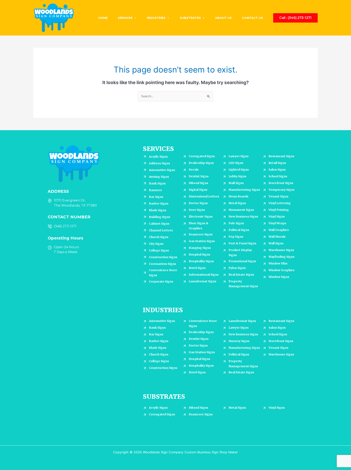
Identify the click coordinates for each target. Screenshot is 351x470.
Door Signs (197, 210)
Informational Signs (204, 274)
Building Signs (159, 217)
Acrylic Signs (158, 156)
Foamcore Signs (201, 234)
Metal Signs (237, 203)
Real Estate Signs (241, 274)
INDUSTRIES (156, 18)
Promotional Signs (242, 261)
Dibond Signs (198, 183)
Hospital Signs (199, 254)
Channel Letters (161, 230)
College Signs (159, 250)
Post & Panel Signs (242, 243)
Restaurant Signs (281, 156)
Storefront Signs (281, 183)
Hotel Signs (197, 268)
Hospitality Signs (201, 261)
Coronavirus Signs (162, 264)
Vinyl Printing (279, 210)
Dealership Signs (201, 163)
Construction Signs (163, 257)
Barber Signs (158, 203)
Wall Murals (277, 236)
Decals (194, 169)
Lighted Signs (239, 169)
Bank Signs (157, 183)
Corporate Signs (161, 281)
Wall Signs (276, 243)
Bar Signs (156, 197)
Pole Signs (236, 223)
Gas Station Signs (202, 241)
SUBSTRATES (190, 18)
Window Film (278, 263)
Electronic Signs (201, 216)
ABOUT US (223, 18)
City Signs (156, 244)
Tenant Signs (278, 196)
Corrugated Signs (202, 156)
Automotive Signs (162, 170)
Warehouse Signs (281, 250)
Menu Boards (238, 196)
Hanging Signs (200, 248)
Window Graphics (282, 270)
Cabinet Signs (159, 223)
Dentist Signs (199, 176)
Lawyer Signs (239, 156)
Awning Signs (159, 177)
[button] (295, 18)
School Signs (278, 176)
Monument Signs (241, 210)
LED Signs (236, 163)
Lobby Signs (237, 176)
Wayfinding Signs (282, 257)
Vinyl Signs (277, 216)
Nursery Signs (239, 341)
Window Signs (279, 277)
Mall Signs (236, 183)
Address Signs (159, 163)
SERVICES (125, 18)
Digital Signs (198, 190)
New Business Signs (243, 216)
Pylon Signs (237, 268)
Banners (155, 190)
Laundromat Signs (202, 281)
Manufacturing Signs (244, 190)
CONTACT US (252, 18)
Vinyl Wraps (277, 223)
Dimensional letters (204, 196)
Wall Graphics (279, 230)
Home (103, 18)
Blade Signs (157, 210)
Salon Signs (277, 169)
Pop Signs (236, 236)
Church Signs (158, 237)
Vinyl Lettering (280, 203)
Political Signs (239, 230)
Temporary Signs (282, 190)
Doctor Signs (198, 203)
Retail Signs (277, 163)
